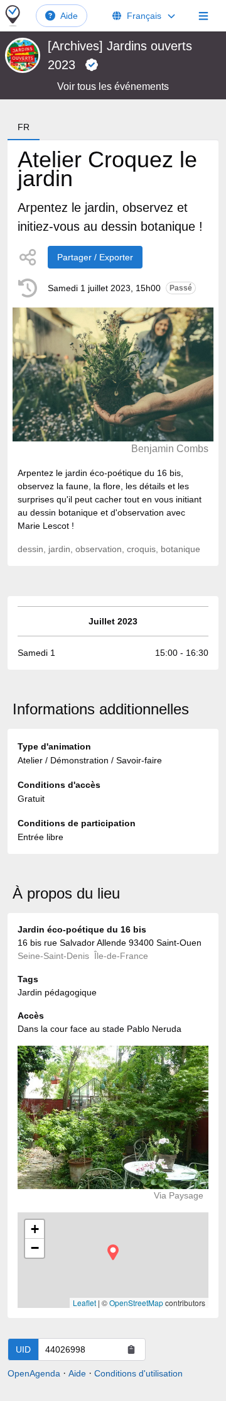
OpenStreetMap (136, 1302)
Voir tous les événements (113, 86)
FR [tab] (24, 127)
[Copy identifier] (131, 1349)
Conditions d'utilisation (138, 1373)
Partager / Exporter (95, 257)
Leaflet (84, 1302)
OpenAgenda (34, 1373)
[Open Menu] (203, 15)
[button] (113, 1252)
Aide (69, 16)
